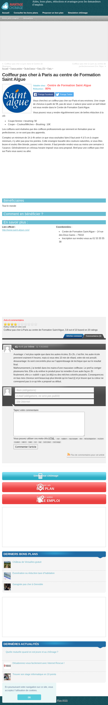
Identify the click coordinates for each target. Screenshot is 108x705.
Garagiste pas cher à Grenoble (28, 584)
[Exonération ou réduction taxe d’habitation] (7, 578)
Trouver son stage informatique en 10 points (34, 674)
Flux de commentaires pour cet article (87, 455)
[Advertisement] (54, 41)
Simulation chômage (78, 13)
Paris (49, 69)
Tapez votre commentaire (26, 410)
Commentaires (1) (93, 336)
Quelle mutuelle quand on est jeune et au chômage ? (32, 652)
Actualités (28, 18)
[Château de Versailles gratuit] (7, 567)
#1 (16, 346)
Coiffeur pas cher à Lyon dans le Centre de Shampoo (22, 65)
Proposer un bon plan (52, 13)
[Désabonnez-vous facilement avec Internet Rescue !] (7, 668)
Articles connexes (74, 336)
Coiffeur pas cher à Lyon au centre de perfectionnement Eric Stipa (89, 65)
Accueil (5, 13)
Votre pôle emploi (10, 18)
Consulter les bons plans (26, 13)
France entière (16, 69)
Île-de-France (29, 69)
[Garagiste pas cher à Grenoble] (7, 589)
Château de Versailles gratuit (27, 562)
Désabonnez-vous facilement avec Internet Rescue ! (38, 663)
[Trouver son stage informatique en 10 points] (7, 679)
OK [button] (29, 697)
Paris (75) (41, 69)
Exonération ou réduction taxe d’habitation (34, 573)
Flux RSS (62, 700)
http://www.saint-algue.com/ (15, 230)
